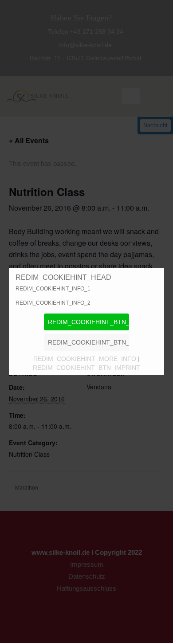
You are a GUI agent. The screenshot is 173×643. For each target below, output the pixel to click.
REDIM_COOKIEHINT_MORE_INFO (85, 358)
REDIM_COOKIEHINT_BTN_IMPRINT (86, 367)
